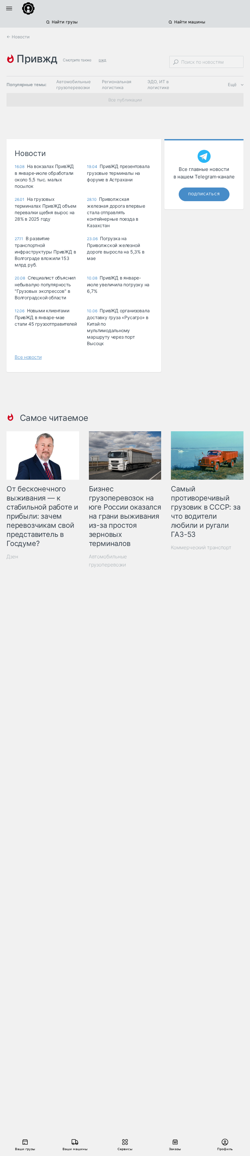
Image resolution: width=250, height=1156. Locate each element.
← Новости (18, 36)
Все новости (28, 357)
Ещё (232, 84)
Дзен (12, 556)
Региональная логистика (116, 84)
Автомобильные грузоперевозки (73, 84)
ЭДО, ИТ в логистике (158, 84)
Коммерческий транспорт (201, 547)
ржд (102, 60)
